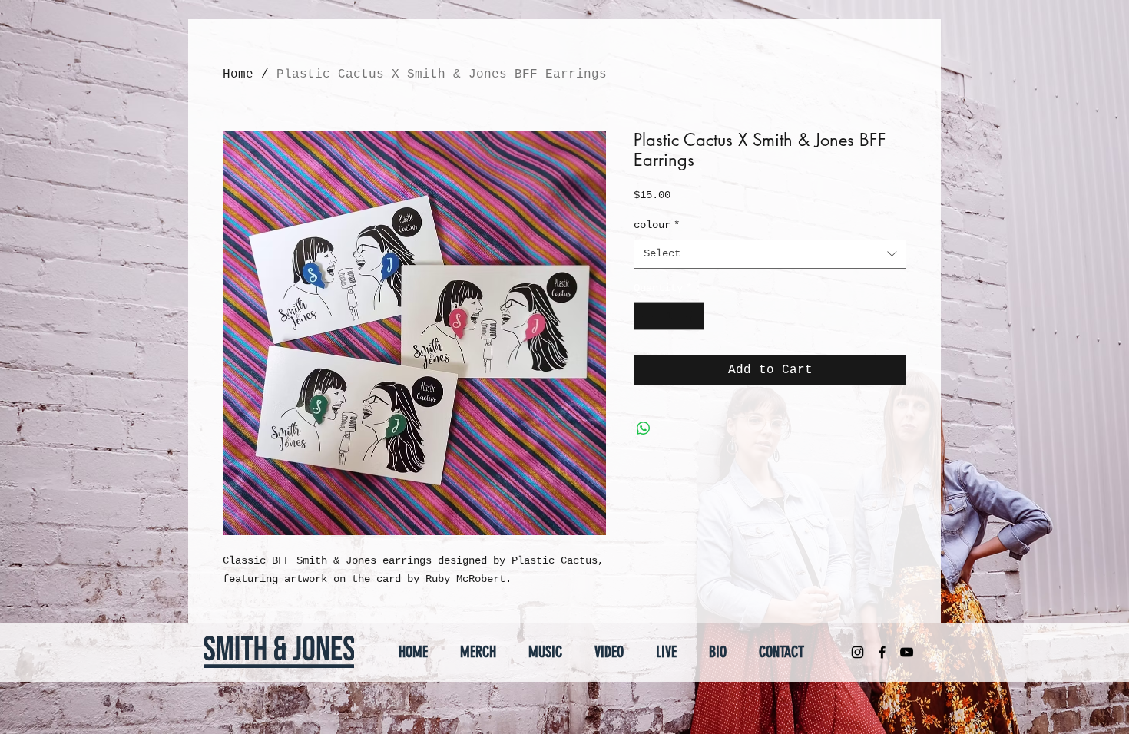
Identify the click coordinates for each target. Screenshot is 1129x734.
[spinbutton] (669, 316)
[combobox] (770, 254)
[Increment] (692, 316)
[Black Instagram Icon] (857, 652)
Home (238, 74)
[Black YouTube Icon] (907, 652)
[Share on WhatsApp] (643, 428)
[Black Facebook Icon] (882, 652)
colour (657, 225)
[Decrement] (645, 316)
